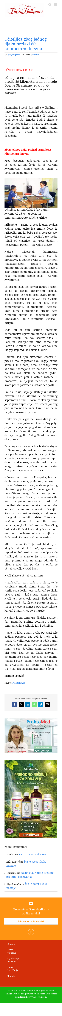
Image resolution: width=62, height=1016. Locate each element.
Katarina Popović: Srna (33, 854)
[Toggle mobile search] (49, 4)
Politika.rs (18, 683)
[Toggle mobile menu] (55, 4)
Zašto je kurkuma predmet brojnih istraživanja (30, 875)
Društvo (35, 54)
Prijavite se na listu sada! (31, 921)
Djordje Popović (13, 54)
